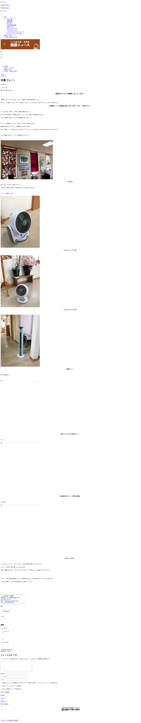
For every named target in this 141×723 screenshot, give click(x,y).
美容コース (10, 26)
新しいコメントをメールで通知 (12, 686)
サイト (3, 679)
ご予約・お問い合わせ (10, 37)
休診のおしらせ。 (6, 651)
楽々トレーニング (12, 28)
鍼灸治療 (9, 21)
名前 (3, 673)
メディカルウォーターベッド (15, 32)
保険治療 (9, 20)
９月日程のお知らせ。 (7, 649)
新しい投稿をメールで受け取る (12, 689)
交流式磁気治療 (11, 25)
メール (3, 676)
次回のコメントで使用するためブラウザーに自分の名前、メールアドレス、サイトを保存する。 (31, 682)
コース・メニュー (9, 18)
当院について (8, 35)
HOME (6, 66)
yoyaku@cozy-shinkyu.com (11, 600)
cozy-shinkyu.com (9, 602)
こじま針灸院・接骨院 (11, 720)
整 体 (9, 23)
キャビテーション (12, 30)
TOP (5, 16)
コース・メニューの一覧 (14, 33)
